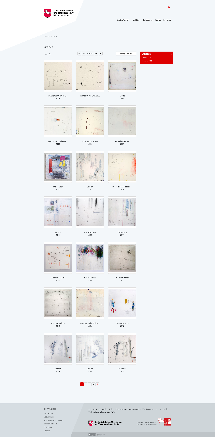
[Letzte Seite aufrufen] (79, 53)
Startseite (47, 36)
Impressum (48, 413)
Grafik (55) (146, 57)
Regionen (167, 20)
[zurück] (84, 53)
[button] (90, 53)
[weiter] (96, 53)
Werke (158, 20)
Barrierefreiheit (50, 424)
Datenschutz (49, 417)
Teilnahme (48, 427)
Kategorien (148, 20)
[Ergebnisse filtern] (170, 53)
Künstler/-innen (122, 20)
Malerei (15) (147, 61)
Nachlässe (136, 20)
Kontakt (47, 430)
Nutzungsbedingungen (53, 420)
